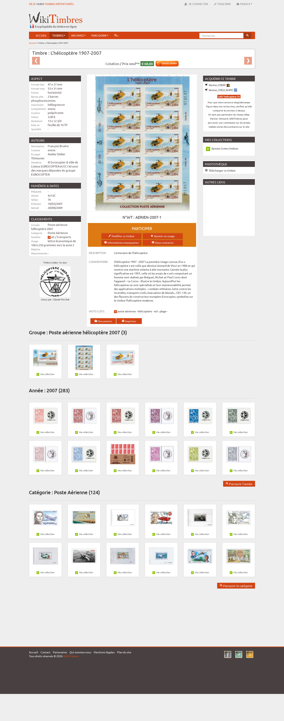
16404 (40, 4)
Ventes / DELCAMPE (221, 90)
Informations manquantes (123, 242)
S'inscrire (224, 4)
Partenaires (60, 652)
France (245, 4)
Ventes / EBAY (217, 85)
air (53, 237)
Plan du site (124, 652)
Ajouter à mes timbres (224, 148)
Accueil (41, 35)
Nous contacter (164, 242)
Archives (77, 35)
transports (64, 237)
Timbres (57, 35)
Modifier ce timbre (122, 236)
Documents (104, 321)
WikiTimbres (70, 656)
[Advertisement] (184, 20)
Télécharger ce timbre (222, 170)
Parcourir (98, 35)
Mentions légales (104, 652)
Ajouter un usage (164, 236)
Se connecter (198, 4)
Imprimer (130, 321)
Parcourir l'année (240, 484)
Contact (45, 652)
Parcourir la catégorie (237, 586)
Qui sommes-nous (80, 652)
